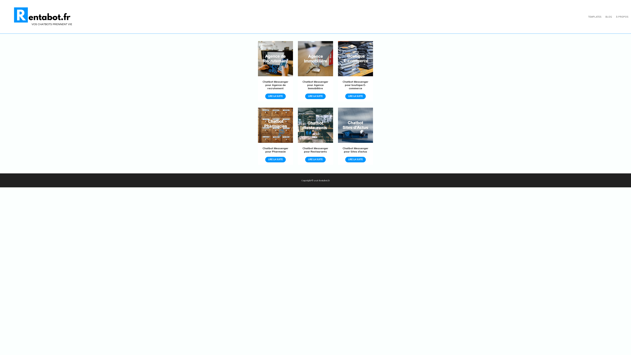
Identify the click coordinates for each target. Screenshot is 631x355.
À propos (622, 16)
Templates (595, 16)
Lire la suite (275, 96)
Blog (609, 16)
